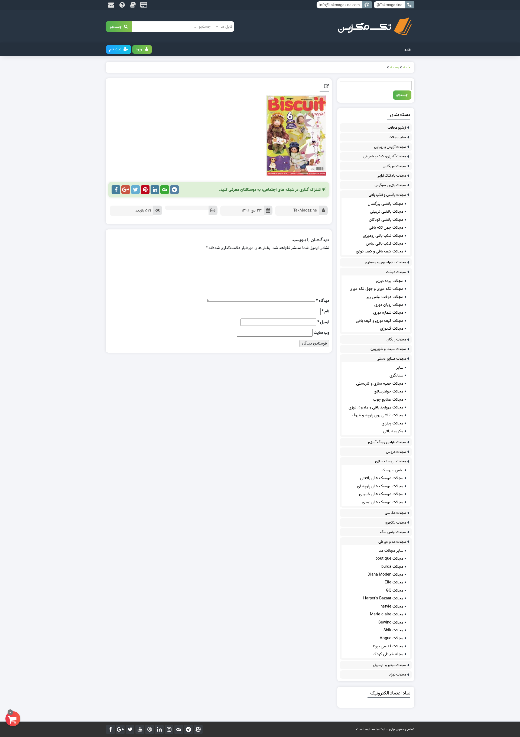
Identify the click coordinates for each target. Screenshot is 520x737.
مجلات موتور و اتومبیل (389, 665)
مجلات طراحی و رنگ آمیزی (387, 442)
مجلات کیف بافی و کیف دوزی (379, 251)
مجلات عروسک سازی (390, 461)
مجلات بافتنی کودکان (386, 219)
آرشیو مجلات (397, 128)
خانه (407, 50)
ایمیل (323, 322)
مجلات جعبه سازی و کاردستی (379, 383)
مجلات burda (392, 566)
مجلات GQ (394, 590)
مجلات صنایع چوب (388, 399)
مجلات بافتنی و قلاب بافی (387, 195)
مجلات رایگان (396, 339)
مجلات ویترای (392, 423)
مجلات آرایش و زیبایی (390, 147)
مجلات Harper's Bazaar (383, 598)
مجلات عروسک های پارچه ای (380, 486)
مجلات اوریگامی (394, 166)
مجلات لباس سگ (393, 532)
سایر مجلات (397, 137)
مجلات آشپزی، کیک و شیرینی (384, 156)
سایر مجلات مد (391, 550)
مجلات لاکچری (395, 523)
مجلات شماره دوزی (388, 312)
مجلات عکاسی (395, 513)
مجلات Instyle (391, 606)
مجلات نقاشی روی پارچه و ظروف (377, 415)
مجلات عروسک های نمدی (382, 502)
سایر (399, 367)
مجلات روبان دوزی (388, 304)
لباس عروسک (392, 470)
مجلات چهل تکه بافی (386, 227)
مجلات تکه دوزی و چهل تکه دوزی (376, 288)
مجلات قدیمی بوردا (388, 646)
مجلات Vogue (391, 638)
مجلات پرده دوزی (389, 281)
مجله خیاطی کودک (388, 654)
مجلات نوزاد (397, 674)
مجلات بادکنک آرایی (391, 176)
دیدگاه (322, 301)
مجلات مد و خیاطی (392, 542)
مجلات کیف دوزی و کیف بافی (379, 320)
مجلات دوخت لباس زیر (384, 297)
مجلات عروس (396, 452)
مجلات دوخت (396, 272)
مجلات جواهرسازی (388, 391)
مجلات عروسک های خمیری (381, 494)
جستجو (117, 26)
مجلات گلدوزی (391, 328)
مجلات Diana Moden (385, 574)
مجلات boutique (389, 558)
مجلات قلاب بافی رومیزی (383, 235)
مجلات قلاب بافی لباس (384, 243)
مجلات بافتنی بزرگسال (385, 203)
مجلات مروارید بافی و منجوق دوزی (376, 407)
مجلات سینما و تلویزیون (388, 349)
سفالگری (396, 375)
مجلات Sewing (390, 622)
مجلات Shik (393, 630)
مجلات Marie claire (386, 614)
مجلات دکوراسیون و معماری (385, 262)
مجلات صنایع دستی (391, 359)
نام (325, 311)
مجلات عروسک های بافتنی (381, 478)
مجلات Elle (394, 582)
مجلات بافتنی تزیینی (386, 211)
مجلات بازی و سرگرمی (390, 185)
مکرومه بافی (393, 431)
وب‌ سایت (321, 333)
